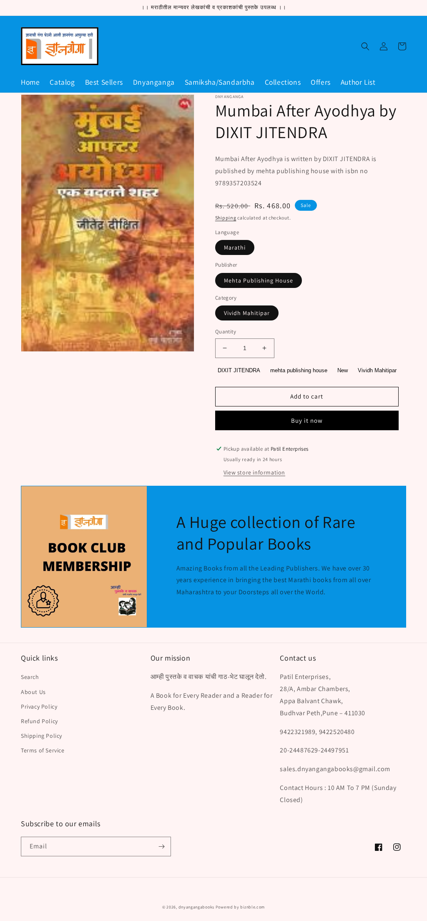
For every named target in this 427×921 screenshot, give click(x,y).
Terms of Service (43, 750)
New (342, 370)
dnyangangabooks (196, 907)
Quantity (225, 331)
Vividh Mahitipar (247, 313)
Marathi (235, 247)
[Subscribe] (161, 846)
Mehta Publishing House (258, 280)
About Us (33, 692)
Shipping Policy (41, 735)
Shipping (225, 217)
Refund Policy (39, 721)
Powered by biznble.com (240, 907)
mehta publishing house (298, 370)
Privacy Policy (39, 706)
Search (30, 677)
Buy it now (307, 420)
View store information (254, 472)
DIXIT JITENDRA (239, 370)
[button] (365, 46)
